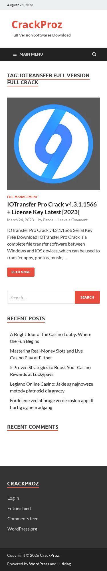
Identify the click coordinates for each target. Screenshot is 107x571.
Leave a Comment (73, 220)
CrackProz (36, 24)
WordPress (39, 563)
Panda (48, 220)
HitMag (64, 563)
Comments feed (23, 518)
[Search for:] (53, 297)
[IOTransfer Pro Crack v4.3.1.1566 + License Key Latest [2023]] (53, 146)
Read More (18, 271)
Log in (13, 498)
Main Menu (31, 54)
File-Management (22, 197)
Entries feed (19, 508)
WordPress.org (22, 528)
